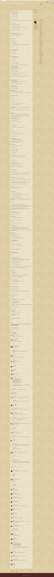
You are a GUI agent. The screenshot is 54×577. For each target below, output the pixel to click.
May (39, 38)
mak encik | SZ (14, 345)
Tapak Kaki (14, 512)
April (39, 39)
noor (13, 516)
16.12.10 (13, 565)
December (40, 23)
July (39, 36)
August (40, 35)
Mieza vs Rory (14, 559)
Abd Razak (14, 392)
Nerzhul (13, 439)
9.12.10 (13, 482)
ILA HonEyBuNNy (14, 422)
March (40, 21)
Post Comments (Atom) (15, 571)
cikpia (13, 520)
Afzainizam (14, 377)
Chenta (13, 427)
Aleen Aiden (14, 555)
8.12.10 (13, 433)
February (40, 22)
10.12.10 (13, 518)
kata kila (13, 551)
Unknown (14, 388)
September (40, 34)
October (40, 33)
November (40, 24)
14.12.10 (13, 549)
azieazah (14, 396)
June (40, 37)
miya (13, 478)
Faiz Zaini (14, 404)
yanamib (13, 451)
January (40, 51)
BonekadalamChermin (15, 508)
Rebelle (13, 360)
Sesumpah (14, 369)
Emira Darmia (14, 443)
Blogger (30, 575)
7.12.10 (13, 343)
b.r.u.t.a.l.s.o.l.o (17, 3)
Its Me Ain (14, 365)
